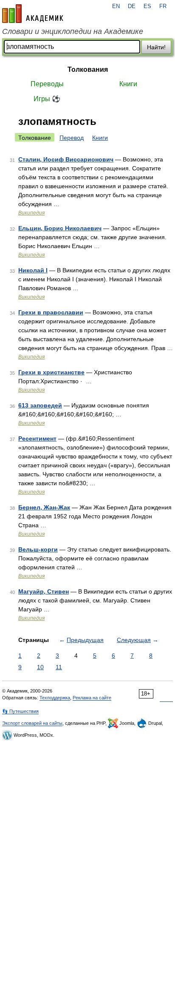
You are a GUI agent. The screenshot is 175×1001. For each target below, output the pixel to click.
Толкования (88, 69)
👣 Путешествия (20, 711)
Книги (128, 84)
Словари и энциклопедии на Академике (72, 31)
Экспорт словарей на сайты (32, 723)
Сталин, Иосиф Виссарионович (65, 159)
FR (163, 6)
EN (116, 6)
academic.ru (32, 13)
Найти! (156, 47)
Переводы (47, 84)
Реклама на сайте (92, 697)
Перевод (71, 137)
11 (59, 667)
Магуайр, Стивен (43, 591)
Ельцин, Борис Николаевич (60, 228)
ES (147, 6)
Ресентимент (37, 438)
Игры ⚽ (47, 98)
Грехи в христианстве (51, 372)
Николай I (33, 270)
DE (131, 6)
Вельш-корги (38, 549)
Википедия (31, 213)
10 (40, 667)
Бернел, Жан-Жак (44, 507)
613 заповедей (40, 405)
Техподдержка (55, 697)
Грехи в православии (50, 312)
